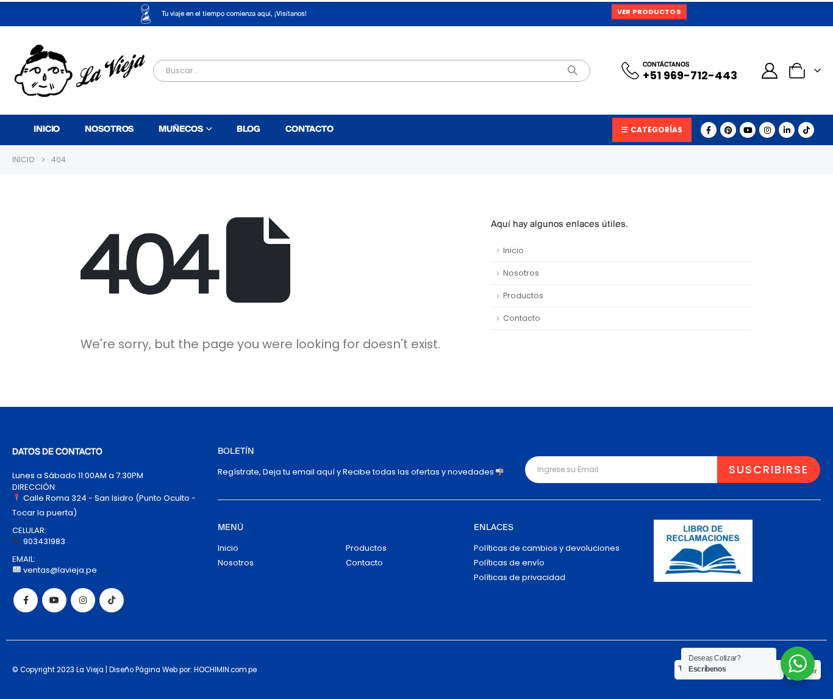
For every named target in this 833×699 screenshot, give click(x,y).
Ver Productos (649, 11)
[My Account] (769, 71)
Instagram (83, 600)
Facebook (25, 600)
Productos (523, 295)
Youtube (54, 600)
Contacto (309, 129)
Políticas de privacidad (519, 577)
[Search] (573, 70)
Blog (248, 129)
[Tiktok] (806, 130)
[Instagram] (767, 130)
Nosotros (109, 129)
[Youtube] (748, 130)
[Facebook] (709, 130)
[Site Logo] (79, 70)
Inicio (47, 129)
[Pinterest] (728, 130)
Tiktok (111, 600)
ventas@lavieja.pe (59, 570)
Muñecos (180, 129)
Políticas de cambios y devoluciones (547, 548)
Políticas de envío (509, 562)
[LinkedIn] (787, 130)
